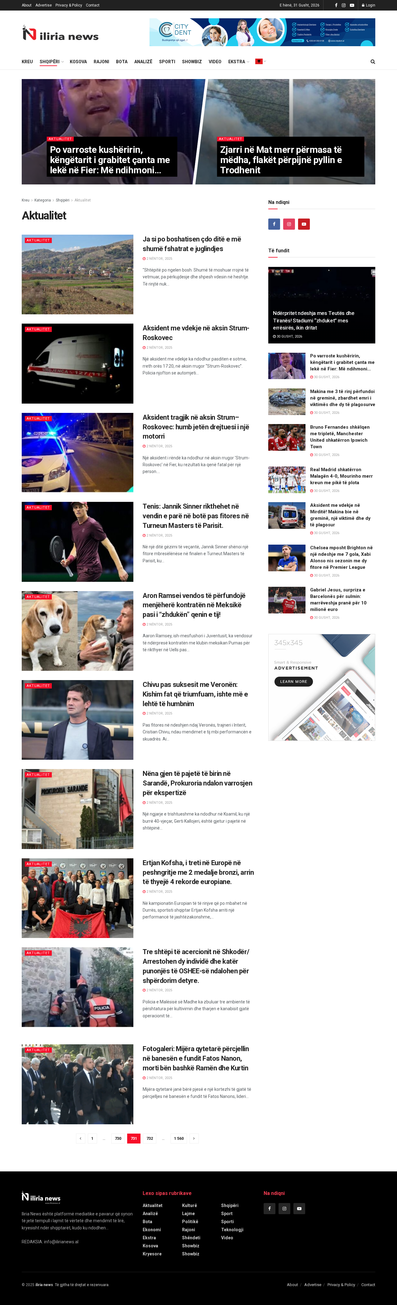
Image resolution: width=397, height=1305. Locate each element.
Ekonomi (152, 1229)
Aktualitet (60, 139)
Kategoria (42, 200)
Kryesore (152, 1253)
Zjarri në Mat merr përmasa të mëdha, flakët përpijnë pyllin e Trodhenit (281, 159)
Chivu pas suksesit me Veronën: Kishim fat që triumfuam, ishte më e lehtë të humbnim (195, 694)
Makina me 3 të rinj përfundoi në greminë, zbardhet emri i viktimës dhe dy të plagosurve (342, 398)
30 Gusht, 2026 (65, 182)
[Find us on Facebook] (336, 5)
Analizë (143, 61)
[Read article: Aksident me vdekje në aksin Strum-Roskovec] (77, 363)
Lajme (188, 1213)
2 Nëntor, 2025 (158, 259)
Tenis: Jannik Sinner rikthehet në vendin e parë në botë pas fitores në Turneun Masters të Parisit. (196, 515)
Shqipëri (50, 61)
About (27, 5)
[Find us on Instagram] (344, 5)
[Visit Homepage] (60, 32)
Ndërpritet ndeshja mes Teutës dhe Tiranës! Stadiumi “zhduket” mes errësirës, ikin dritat (314, 320)
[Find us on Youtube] (352, 5)
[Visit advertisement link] (262, 32)
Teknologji (232, 1229)
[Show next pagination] (194, 1139)
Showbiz (192, 61)
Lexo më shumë (166, 295)
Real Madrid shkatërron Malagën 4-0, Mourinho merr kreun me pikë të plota (341, 476)
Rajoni (101, 61)
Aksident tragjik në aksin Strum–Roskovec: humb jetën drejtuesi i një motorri (196, 427)
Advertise (43, 5)
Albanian (259, 61)
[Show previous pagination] (80, 1139)
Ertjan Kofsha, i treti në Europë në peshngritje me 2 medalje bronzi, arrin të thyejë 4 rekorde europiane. (198, 872)
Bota (121, 61)
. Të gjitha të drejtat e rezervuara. (72, 1285)
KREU (27, 61)
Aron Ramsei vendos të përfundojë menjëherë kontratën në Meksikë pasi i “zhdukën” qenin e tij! (194, 605)
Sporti (167, 61)
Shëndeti (191, 1237)
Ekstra (236, 61)
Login (370, 5)
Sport (227, 1213)
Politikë (190, 1221)
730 (118, 1138)
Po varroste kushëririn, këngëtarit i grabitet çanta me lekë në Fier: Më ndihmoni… (110, 159)
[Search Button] (373, 61)
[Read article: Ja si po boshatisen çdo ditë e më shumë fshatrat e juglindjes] (77, 274)
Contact (93, 5)
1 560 (179, 1138)
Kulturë (189, 1205)
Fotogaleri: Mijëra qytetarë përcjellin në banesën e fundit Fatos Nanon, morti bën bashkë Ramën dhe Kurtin (196, 1058)
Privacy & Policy (69, 5)
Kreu (25, 200)
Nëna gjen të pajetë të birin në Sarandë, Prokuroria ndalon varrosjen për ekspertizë (197, 783)
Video (215, 61)
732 (149, 1138)
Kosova (78, 61)
